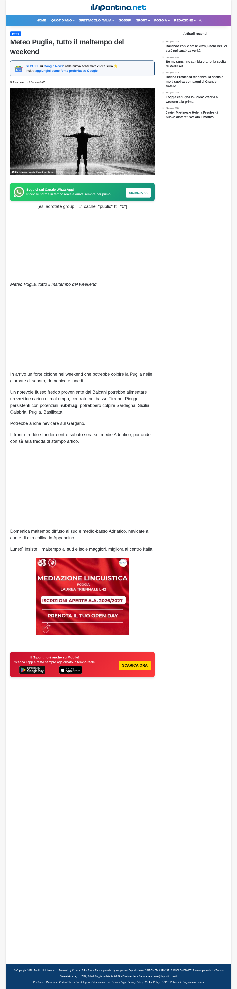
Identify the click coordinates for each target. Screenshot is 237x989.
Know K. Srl (78, 970)
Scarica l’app (119, 982)
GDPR (165, 982)
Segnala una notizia (193, 982)
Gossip (125, 20)
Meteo (15, 33)
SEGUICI (32, 66)
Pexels (51, 172)
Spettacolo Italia (95, 20)
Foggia (160, 20)
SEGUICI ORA (138, 192)
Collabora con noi (100, 982)
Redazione (183, 20)
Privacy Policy (135, 982)
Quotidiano (61, 20)
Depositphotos (136, 970)
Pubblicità (175, 982)
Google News (53, 66)
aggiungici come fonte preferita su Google (66, 71)
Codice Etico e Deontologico (74, 982)
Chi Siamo (38, 982)
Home (41, 20)
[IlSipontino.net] (118, 7)
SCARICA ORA (135, 665)
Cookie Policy (152, 982)
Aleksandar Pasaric (34, 172)
